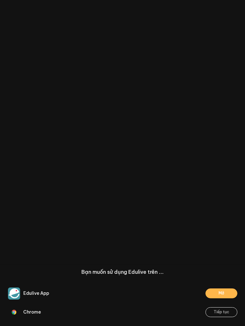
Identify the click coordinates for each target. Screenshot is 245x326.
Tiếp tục (221, 311)
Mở (221, 293)
